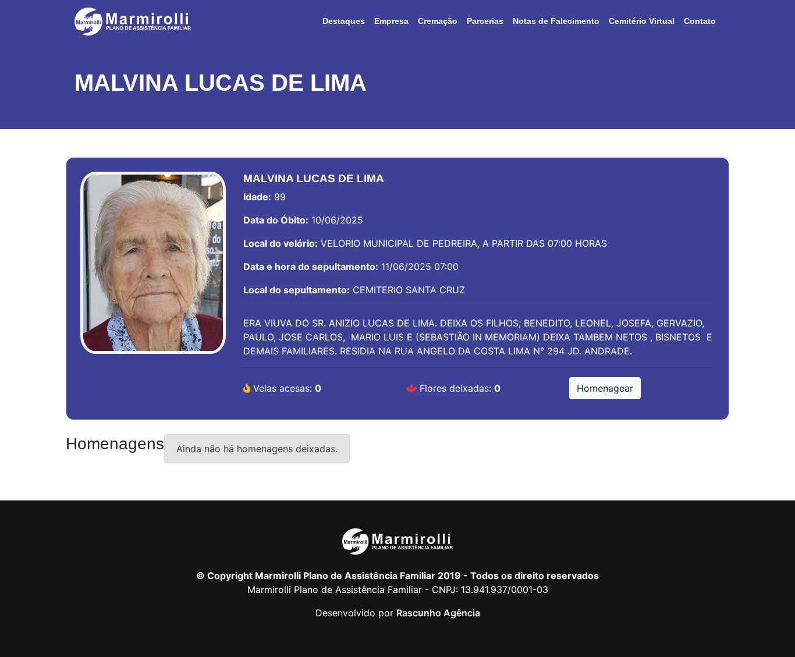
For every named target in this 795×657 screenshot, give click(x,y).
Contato (700, 21)
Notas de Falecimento (556, 21)
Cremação (437, 21)
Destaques (343, 21)
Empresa (391, 21)
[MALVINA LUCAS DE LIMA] (153, 269)
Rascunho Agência (438, 613)
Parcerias (485, 21)
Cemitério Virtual (642, 21)
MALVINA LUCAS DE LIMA (220, 82)
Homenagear (605, 388)
